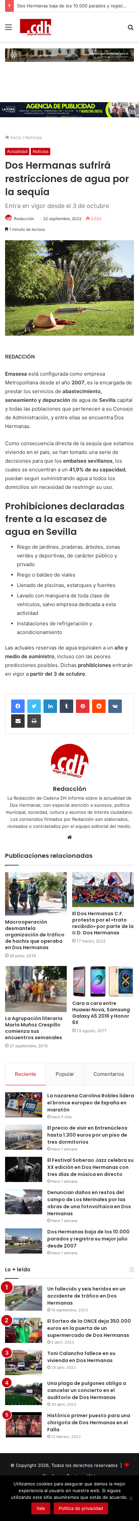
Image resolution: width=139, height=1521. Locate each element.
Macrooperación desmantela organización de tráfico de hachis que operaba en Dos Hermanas (34, 935)
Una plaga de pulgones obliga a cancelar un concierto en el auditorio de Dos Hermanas (86, 1390)
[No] (130, 1498)
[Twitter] (34, 706)
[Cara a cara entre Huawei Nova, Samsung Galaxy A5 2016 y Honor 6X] (103, 981)
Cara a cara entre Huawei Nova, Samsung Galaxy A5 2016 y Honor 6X (101, 1013)
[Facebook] (18, 706)
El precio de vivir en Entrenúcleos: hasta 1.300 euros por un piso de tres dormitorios (88, 1135)
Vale (40, 1508)
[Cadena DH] (36, 27)
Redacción (24, 218)
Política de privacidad (81, 1508)
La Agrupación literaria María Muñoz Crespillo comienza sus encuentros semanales (33, 1028)
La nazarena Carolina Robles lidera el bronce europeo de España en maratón (90, 1102)
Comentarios (108, 1074)
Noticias (33, 137)
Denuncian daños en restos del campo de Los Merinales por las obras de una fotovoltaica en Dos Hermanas (89, 1203)
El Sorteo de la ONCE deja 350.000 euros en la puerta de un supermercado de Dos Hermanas (89, 1328)
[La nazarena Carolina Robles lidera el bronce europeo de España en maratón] (23, 1104)
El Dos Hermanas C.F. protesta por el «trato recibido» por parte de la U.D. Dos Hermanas (103, 923)
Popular (65, 1074)
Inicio (15, 137)
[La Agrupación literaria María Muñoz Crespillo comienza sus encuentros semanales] (36, 989)
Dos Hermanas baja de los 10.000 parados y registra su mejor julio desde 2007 (88, 1238)
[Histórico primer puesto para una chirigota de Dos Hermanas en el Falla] (23, 1424)
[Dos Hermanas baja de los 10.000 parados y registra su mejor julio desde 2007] (23, 1241)
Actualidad (17, 151)
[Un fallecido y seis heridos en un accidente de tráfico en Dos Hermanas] (23, 1298)
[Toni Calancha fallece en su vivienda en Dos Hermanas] (23, 1362)
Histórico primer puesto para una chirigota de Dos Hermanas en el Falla (88, 1422)
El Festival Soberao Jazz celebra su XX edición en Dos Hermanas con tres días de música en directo (90, 1167)
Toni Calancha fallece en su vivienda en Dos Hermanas (81, 1357)
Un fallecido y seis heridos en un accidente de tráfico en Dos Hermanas (86, 1295)
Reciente (25, 1074)
